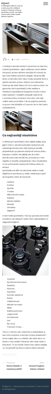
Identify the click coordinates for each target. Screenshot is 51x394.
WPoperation (10, 389)
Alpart (5, 3)
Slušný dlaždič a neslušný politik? (14, 365)
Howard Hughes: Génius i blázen (36, 365)
